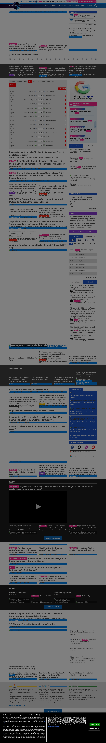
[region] (53, 727)
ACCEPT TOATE (95, 724)
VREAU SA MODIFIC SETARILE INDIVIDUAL (94, 729)
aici (3, 733)
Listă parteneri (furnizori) (53, 726)
